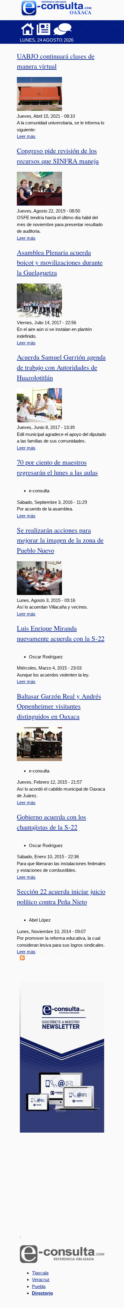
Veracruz (41, 1279)
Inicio (28, 29)
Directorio (42, 1293)
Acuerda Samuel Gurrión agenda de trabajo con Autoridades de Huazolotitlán (61, 367)
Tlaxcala (40, 1272)
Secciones (44, 29)
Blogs (74, 29)
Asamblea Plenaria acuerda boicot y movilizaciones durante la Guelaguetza (60, 262)
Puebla (38, 1286)
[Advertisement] (65, 1179)
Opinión (62, 29)
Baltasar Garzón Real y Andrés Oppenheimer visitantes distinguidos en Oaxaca (59, 706)
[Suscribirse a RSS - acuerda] (22, 958)
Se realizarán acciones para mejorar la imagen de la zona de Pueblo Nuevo (60, 540)
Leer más (26, 136)
